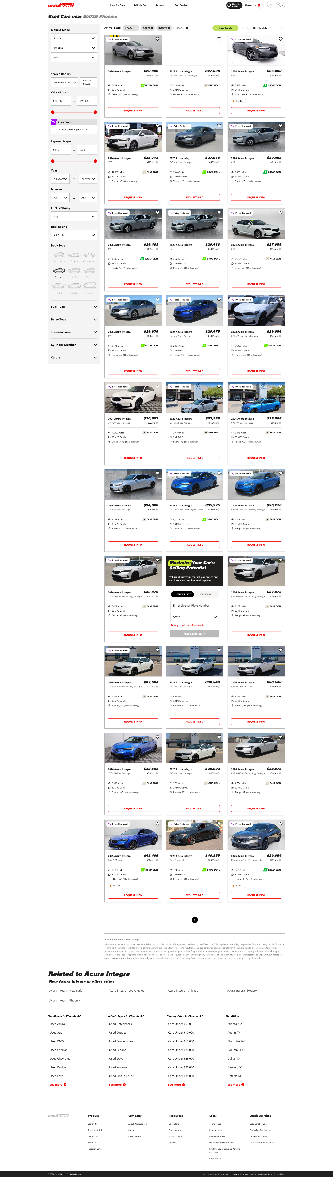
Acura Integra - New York (65, 990)
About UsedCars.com (137, 1123)
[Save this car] (157, 39)
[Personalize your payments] (157, 75)
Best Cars (92, 1142)
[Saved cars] (269, 5)
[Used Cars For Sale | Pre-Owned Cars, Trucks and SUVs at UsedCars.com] (61, 5)
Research (160, 5)
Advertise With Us (136, 1136)
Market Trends (175, 1136)
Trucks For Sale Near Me (261, 1130)
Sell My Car (140, 5)
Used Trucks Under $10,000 (262, 1142)
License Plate (183, 594)
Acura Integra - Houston (243, 990)
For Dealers (181, 5)
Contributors (175, 1130)
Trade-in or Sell (95, 1130)
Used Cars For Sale (258, 1123)
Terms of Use (215, 1123)
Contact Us (133, 1130)
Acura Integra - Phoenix (64, 1000)
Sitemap (172, 1142)
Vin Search (206, 594)
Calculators (174, 1123)
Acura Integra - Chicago (183, 990)
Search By (92, 1123)
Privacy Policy (215, 1130)
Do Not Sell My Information (221, 1142)
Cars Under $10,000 (258, 1136)
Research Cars (94, 1148)
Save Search (225, 28)
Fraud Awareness (217, 1136)
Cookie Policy (215, 1158)
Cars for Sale (117, 5)
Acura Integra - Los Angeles (126, 990)
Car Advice (92, 1136)
